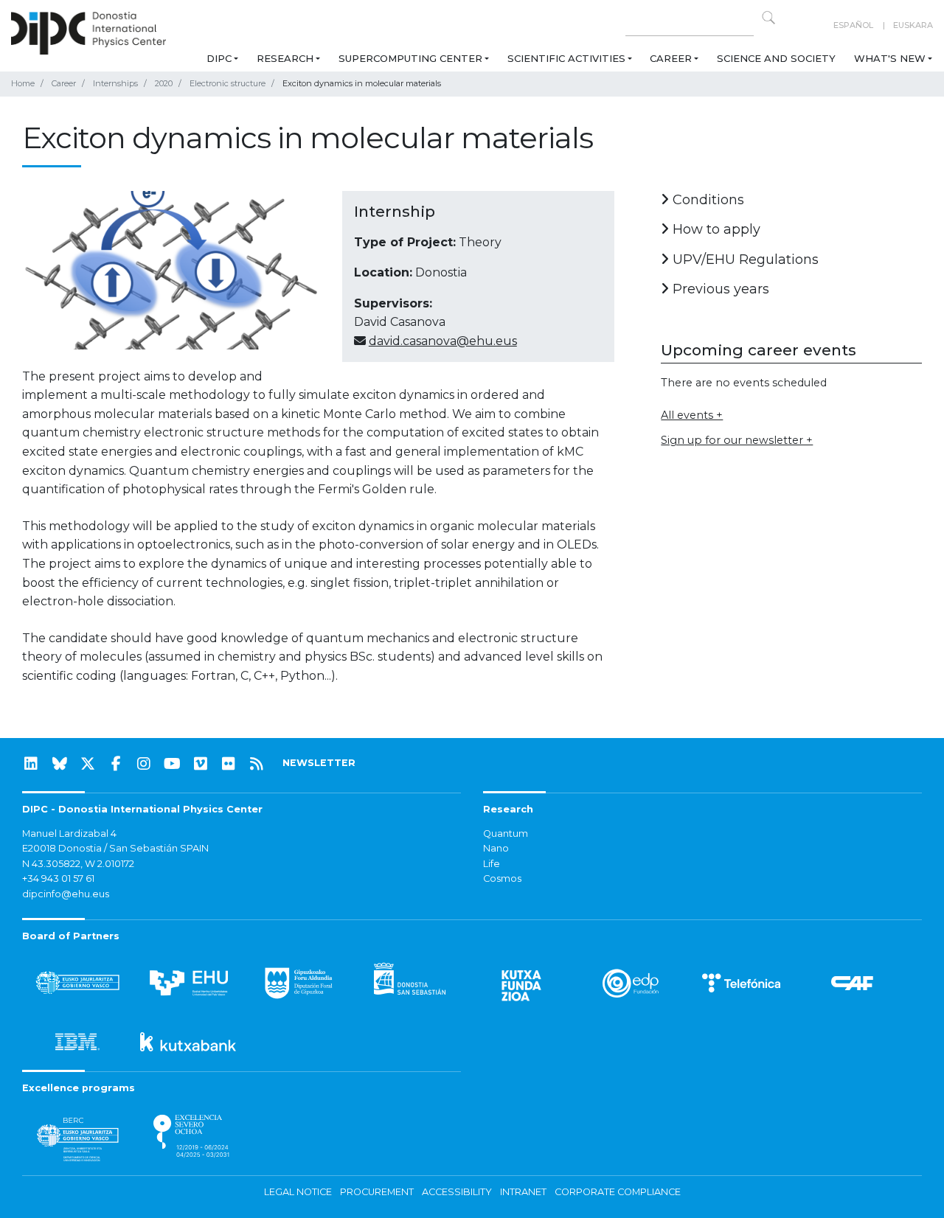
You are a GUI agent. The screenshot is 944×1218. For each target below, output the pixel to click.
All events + (692, 415)
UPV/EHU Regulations (744, 259)
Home (23, 83)
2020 (164, 83)
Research (285, 58)
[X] (88, 764)
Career (671, 58)
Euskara (913, 25)
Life (491, 863)
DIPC (219, 58)
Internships (115, 83)
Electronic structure (228, 83)
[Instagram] (144, 764)
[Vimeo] (201, 764)
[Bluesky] (60, 764)
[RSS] (257, 764)
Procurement (377, 1191)
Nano (496, 848)
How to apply (714, 229)
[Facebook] (116, 764)
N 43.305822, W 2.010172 (78, 863)
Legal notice (298, 1191)
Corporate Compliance (618, 1191)
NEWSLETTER (318, 762)
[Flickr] (229, 764)
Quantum (505, 833)
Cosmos (502, 878)
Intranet (523, 1191)
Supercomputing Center (410, 58)
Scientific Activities (566, 58)
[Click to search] (768, 17)
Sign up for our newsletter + (737, 440)
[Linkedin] (31, 764)
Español (853, 25)
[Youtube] (173, 764)
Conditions (706, 200)
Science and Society (776, 58)
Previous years (719, 289)
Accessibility (457, 1191)
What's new (890, 58)
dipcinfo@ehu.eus (65, 893)
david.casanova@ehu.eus (443, 341)
